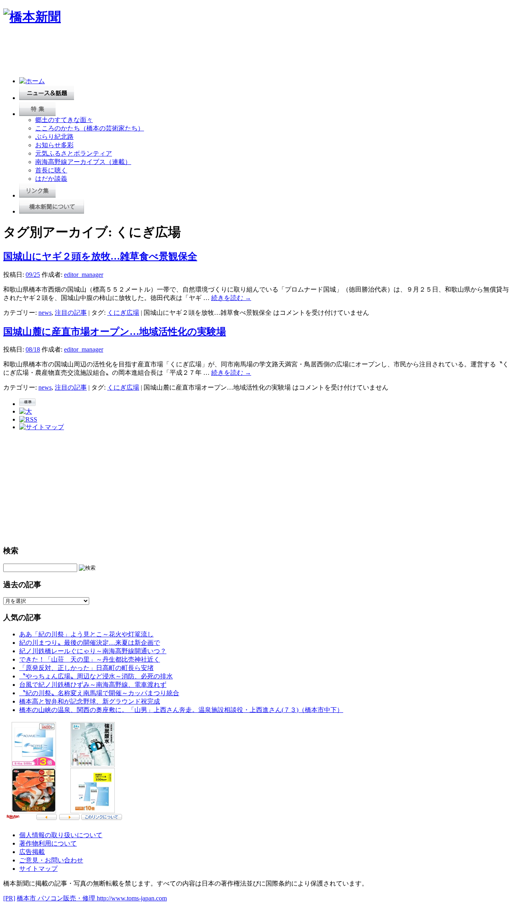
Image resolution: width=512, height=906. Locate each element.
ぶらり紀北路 (54, 136)
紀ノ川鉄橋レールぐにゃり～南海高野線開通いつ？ (92, 651)
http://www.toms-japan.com (132, 898)
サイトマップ (38, 868)
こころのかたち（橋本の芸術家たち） (89, 128)
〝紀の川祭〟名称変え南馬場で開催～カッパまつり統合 (99, 693)
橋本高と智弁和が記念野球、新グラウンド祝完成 (89, 701)
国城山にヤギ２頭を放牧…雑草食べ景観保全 (100, 256)
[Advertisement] (148, 53)
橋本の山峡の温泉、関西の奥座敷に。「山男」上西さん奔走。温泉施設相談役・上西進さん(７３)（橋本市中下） (181, 709)
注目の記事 (71, 312)
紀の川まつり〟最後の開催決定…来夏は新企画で (89, 642)
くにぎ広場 (123, 312)
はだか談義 (51, 178)
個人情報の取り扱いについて (60, 835)
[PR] (9, 898)
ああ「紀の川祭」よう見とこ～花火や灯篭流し (86, 634)
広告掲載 (32, 851)
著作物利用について (48, 843)
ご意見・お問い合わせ (51, 860)
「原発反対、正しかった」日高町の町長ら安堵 (86, 667)
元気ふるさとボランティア (73, 153)
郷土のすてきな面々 (64, 119)
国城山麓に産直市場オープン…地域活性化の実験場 (114, 331)
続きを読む (231, 297)
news (45, 312)
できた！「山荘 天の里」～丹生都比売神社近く (89, 659)
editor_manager (83, 274)
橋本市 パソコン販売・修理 (57, 898)
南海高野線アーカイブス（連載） (83, 161)
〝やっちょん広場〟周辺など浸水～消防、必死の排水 (96, 676)
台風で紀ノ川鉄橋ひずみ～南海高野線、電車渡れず (92, 684)
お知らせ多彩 (54, 145)
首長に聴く (51, 170)
